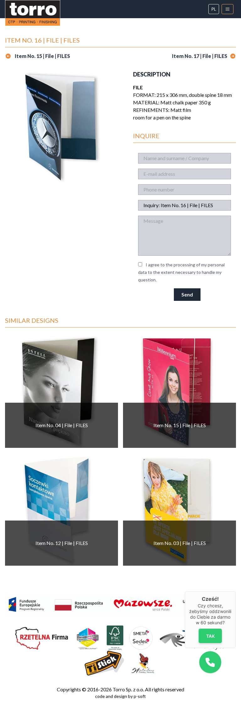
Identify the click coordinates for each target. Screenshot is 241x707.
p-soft (140, 696)
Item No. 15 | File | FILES (42, 56)
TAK (210, 636)
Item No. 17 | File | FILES (199, 56)
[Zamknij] (235, 591)
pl (213, 9)
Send (187, 294)
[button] (210, 662)
